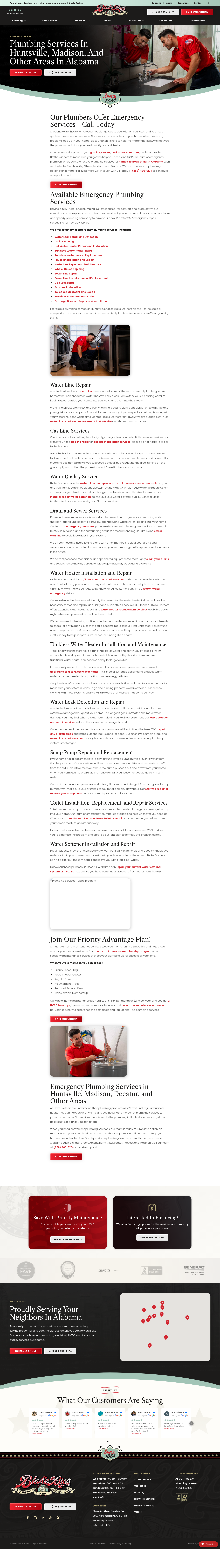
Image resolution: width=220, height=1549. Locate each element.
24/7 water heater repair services (102, 579)
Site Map (127, 1543)
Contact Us (140, 1485)
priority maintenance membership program (123, 951)
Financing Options (152, 1237)
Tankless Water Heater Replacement (79, 255)
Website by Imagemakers (198, 1543)
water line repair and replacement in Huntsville (81, 421)
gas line (95, 152)
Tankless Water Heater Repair (74, 250)
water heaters (130, 152)
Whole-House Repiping (69, 269)
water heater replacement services (124, 609)
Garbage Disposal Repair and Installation (81, 301)
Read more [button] (37, 1433)
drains (116, 152)
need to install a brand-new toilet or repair (95, 818)
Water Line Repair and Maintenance (78, 264)
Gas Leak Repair (65, 283)
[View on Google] (34, 1413)
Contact (198, 3)
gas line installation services (111, 442)
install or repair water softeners (71, 497)
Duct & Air (135, 20)
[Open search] (208, 3)
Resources (183, 3)
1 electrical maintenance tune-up (144, 1005)
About (169, 3)
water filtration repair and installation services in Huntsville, (119, 483)
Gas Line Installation (68, 287)
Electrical (80, 20)
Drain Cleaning (64, 241)
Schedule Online (66, 184)
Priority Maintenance (68, 1239)
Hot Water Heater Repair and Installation (81, 246)
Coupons (156, 3)
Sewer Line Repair (66, 273)
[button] (163, 12)
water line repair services (66, 738)
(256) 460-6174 (142, 171)
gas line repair (80, 442)
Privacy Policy (115, 1543)
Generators (165, 20)
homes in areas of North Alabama (141, 161)
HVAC (107, 20)
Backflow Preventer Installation (75, 296)
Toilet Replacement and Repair (75, 292)
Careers (138, 1511)
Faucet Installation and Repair (74, 260)
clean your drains (157, 559)
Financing (139, 1492)
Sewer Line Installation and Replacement (81, 278)
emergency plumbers (80, 526)
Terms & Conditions (97, 1543)
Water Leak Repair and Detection (76, 237)
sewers (106, 152)
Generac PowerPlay (144, 1505)
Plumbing (17, 20)
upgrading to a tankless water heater (75, 672)
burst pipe (85, 391)
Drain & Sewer (49, 20)
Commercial (197, 20)
